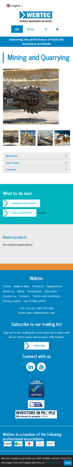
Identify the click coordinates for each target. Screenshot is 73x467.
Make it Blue (21, 286)
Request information (24, 203)
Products (38, 286)
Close (68, 462)
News (21, 291)
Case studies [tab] (12, 163)
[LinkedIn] (31, 366)
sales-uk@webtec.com (40, 313)
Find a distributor (22, 212)
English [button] (16, 5)
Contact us (9, 296)
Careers (24, 296)
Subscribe (39, 345)
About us (8, 291)
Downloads (34, 291)
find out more (52, 462)
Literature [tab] (11, 169)
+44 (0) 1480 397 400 (39, 308)
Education (51, 291)
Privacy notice (12, 301)
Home (7, 286)
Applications (54, 286)
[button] (32, 29)
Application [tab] (12, 156)
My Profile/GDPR (35, 301)
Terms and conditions (46, 296)
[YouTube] (42, 366)
